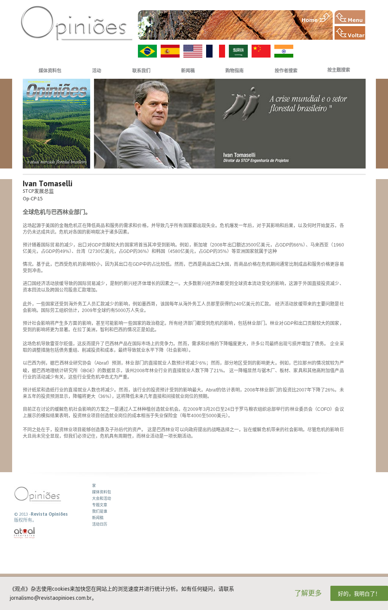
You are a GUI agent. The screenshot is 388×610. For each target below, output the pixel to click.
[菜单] (350, 17)
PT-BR (147, 51)
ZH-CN (261, 51)
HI (283, 51)
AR (238, 51)
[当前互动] (24, 533)
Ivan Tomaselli (47, 183)
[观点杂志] (76, 23)
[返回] (350, 33)
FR (215, 51)
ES (170, 51)
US (192, 51)
